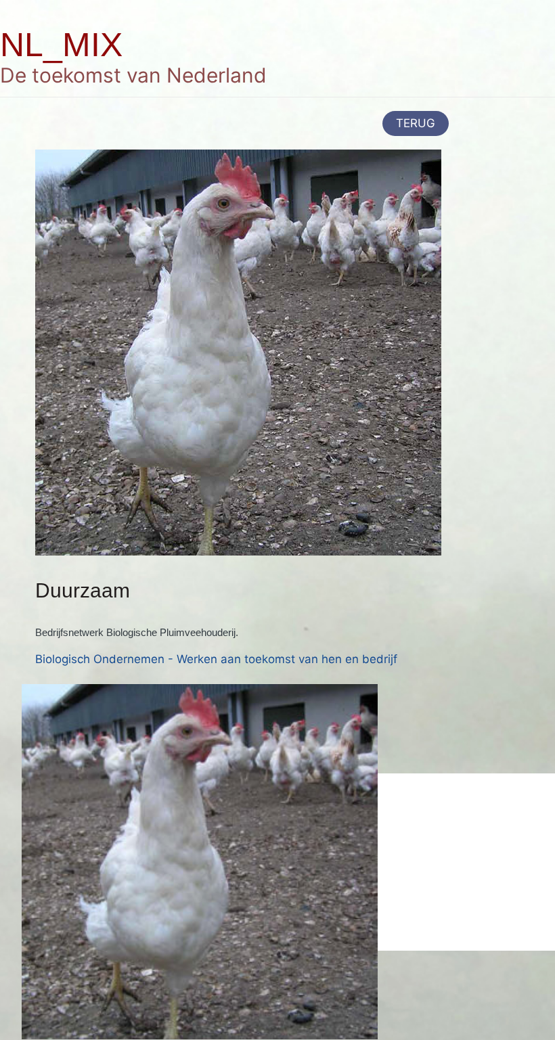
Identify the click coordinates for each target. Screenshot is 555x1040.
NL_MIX (61, 45)
